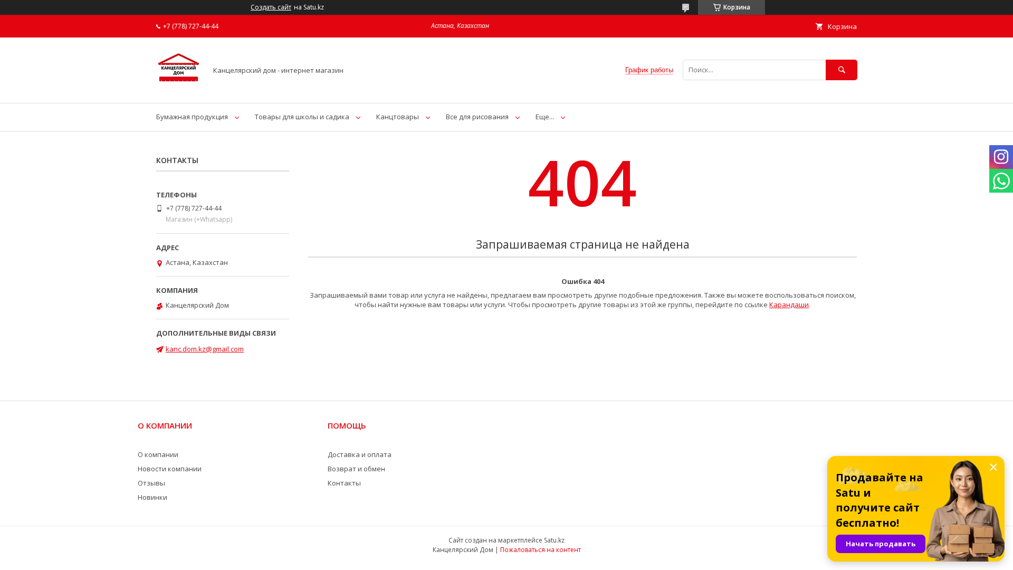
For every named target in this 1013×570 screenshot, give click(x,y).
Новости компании (170, 468)
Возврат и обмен (356, 468)
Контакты (344, 483)
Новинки (152, 497)
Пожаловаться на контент (540, 549)
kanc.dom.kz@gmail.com (205, 349)
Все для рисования (477, 116)
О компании (158, 454)
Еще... (545, 116)
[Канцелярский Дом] (178, 89)
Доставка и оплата (359, 454)
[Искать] (841, 70)
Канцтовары (397, 116)
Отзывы (151, 483)
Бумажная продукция (192, 116)
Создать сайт (271, 7)
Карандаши (789, 304)
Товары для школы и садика (302, 116)
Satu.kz (554, 540)
